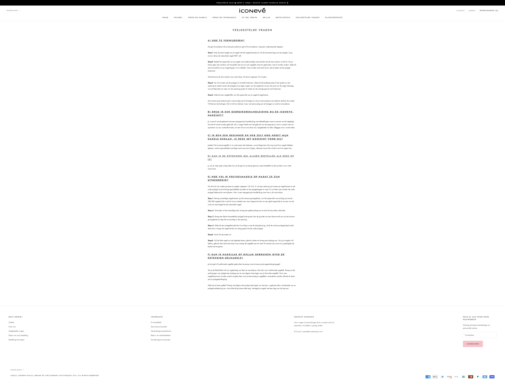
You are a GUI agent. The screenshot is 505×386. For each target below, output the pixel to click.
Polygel (178, 17)
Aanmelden (473, 344)
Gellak (266, 17)
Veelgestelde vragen (308, 17)
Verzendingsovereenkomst (161, 331)
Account (461, 11)
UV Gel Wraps (249, 17)
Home (165, 17)
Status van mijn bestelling (18, 335)
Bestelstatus (283, 17)
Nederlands (12, 10)
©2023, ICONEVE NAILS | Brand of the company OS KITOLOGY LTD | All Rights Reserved (55, 375)
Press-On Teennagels (224, 17)
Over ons (12, 326)
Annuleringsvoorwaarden (160, 339)
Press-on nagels (197, 17)
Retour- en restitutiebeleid (160, 335)
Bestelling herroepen (16, 339)
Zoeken (472, 11)
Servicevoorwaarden (159, 326)
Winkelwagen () (489, 10)
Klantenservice (334, 17)
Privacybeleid (156, 322)
